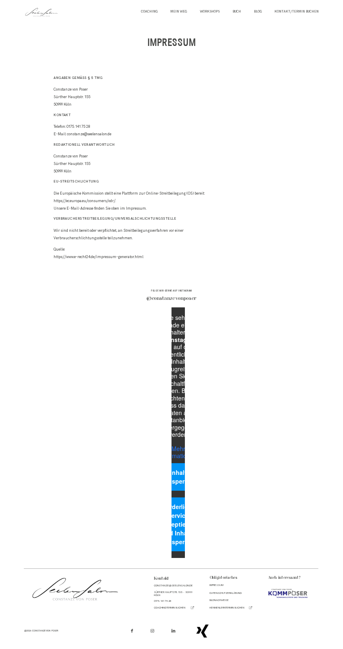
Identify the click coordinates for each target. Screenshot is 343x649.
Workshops (210, 11)
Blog (258, 11)
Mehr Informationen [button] (178, 452)
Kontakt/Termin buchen (296, 11)
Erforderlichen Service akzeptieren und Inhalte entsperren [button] (178, 524)
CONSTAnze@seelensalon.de (173, 585)
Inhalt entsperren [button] (178, 476)
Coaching (149, 11)
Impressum (216, 585)
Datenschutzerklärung (226, 593)
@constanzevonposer (171, 298)
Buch (237, 11)
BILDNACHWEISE (219, 600)
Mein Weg (178, 11)
